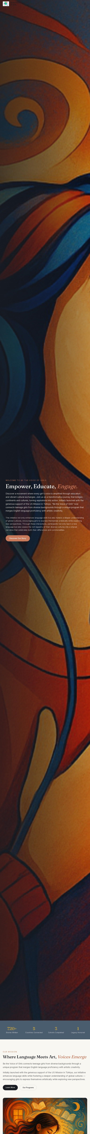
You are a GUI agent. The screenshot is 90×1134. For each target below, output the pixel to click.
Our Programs (28, 1088)
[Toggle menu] (84, 3)
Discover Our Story (17, 538)
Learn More (10, 1087)
